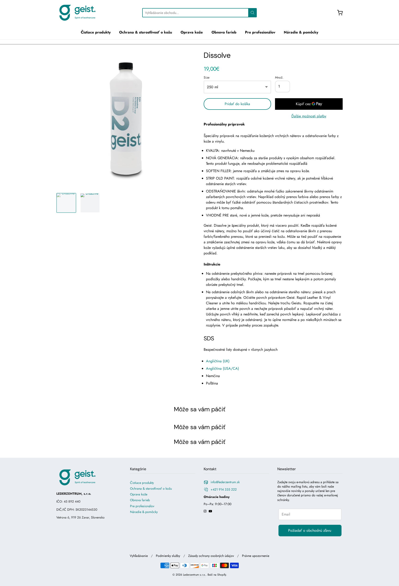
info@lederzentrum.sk (225, 482)
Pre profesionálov (260, 32)
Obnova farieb (224, 32)
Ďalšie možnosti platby (308, 116)
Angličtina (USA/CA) (222, 368)
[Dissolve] (66, 203)
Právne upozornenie (255, 555)
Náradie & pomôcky (301, 32)
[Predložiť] (252, 12)
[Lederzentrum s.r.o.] (77, 12)
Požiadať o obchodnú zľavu (309, 530)
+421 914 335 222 (224, 489)
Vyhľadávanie (139, 555)
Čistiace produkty (96, 32)
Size (206, 78)
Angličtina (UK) (218, 361)
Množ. (279, 78)
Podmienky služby (168, 555)
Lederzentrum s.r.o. (194, 575)
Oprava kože (192, 32)
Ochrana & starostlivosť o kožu (145, 32)
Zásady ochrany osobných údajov (211, 555)
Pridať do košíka (237, 104)
